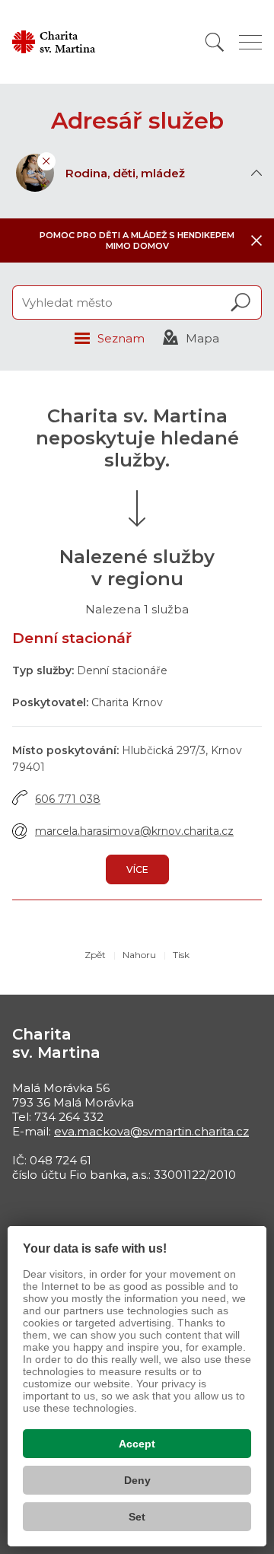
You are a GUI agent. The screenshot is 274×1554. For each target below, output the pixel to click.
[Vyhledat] (214, 42)
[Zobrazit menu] (250, 42)
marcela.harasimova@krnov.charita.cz (134, 831)
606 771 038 (67, 799)
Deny (137, 1480)
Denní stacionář (72, 638)
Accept (137, 1444)
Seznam (121, 338)
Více (137, 869)
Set (137, 1517)
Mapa (202, 338)
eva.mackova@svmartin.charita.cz (151, 1131)
